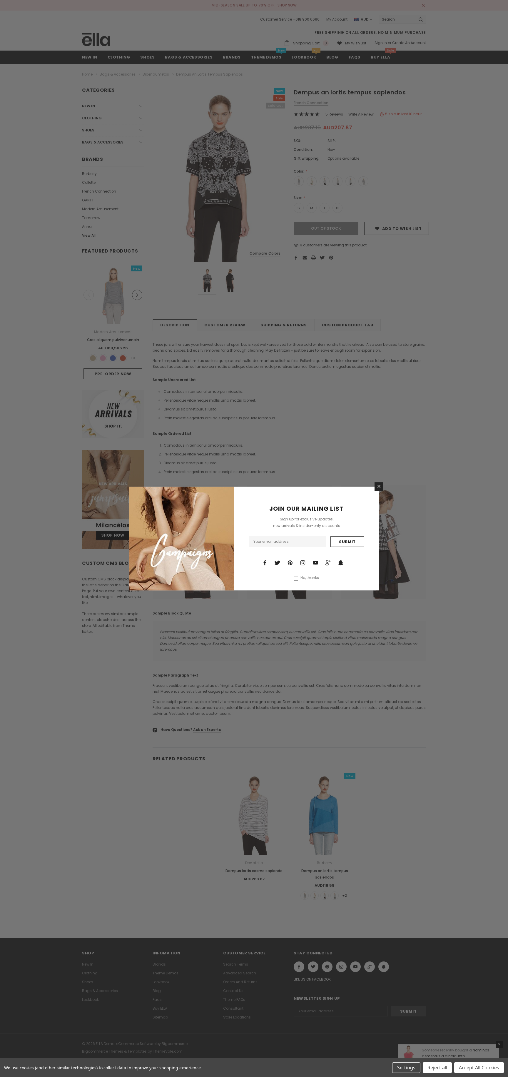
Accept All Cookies (479, 1067)
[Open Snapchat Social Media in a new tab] (340, 562)
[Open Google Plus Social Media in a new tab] (328, 562)
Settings (406, 1067)
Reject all (437, 1067)
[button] (379, 486)
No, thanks (309, 578)
